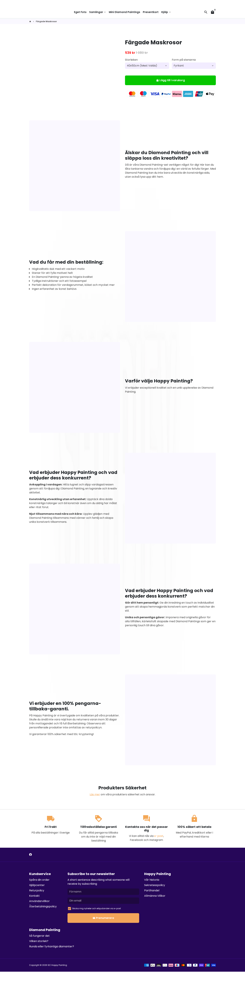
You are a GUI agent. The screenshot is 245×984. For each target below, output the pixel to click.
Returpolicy (36, 890)
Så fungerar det (39, 936)
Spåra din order (39, 880)
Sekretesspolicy (154, 885)
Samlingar (97, 12)
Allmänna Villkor (154, 896)
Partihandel (151, 890)
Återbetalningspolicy (43, 906)
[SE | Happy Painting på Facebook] (30, 855)
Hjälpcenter (37, 885)
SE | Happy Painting (57, 965)
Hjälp (166, 12)
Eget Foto (80, 12)
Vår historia (151, 880)
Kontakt (34, 896)
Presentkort (150, 12)
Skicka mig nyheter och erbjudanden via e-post (96, 908)
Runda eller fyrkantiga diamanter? (51, 946)
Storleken (131, 60)
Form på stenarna (184, 60)
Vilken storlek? (38, 941)
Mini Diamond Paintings (124, 12)
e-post (158, 836)
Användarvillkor (39, 901)
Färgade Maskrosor (46, 21)
